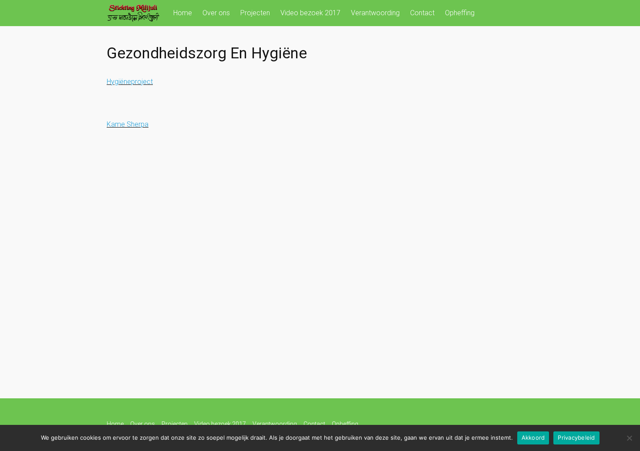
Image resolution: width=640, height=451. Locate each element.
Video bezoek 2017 (310, 13)
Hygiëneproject (130, 81)
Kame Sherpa (127, 124)
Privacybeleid (576, 437)
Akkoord (533, 437)
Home (182, 13)
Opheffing (460, 13)
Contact (422, 13)
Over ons (216, 13)
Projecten (255, 13)
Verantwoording (375, 13)
